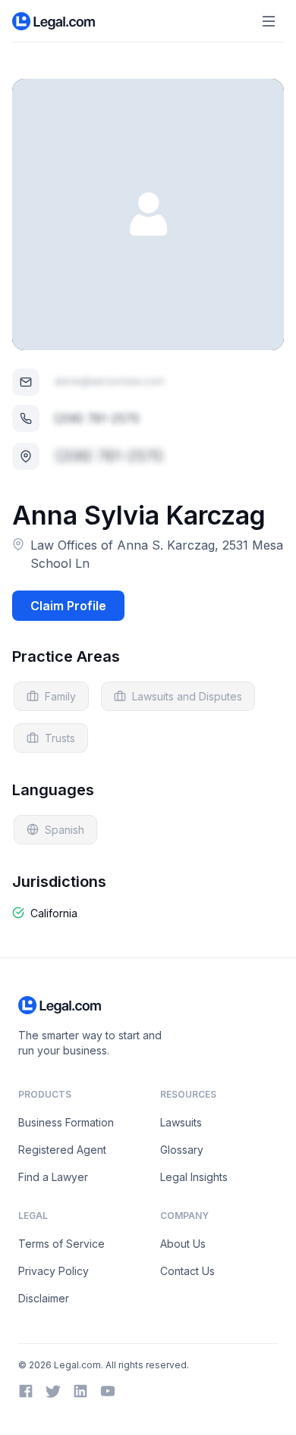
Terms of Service (61, 1243)
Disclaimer (43, 1298)
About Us (183, 1243)
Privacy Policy (53, 1270)
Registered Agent (62, 1149)
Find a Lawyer (53, 1176)
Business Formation (66, 1122)
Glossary (181, 1149)
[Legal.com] (54, 21)
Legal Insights (194, 1176)
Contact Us (187, 1270)
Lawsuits (181, 1122)
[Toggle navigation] (268, 21)
